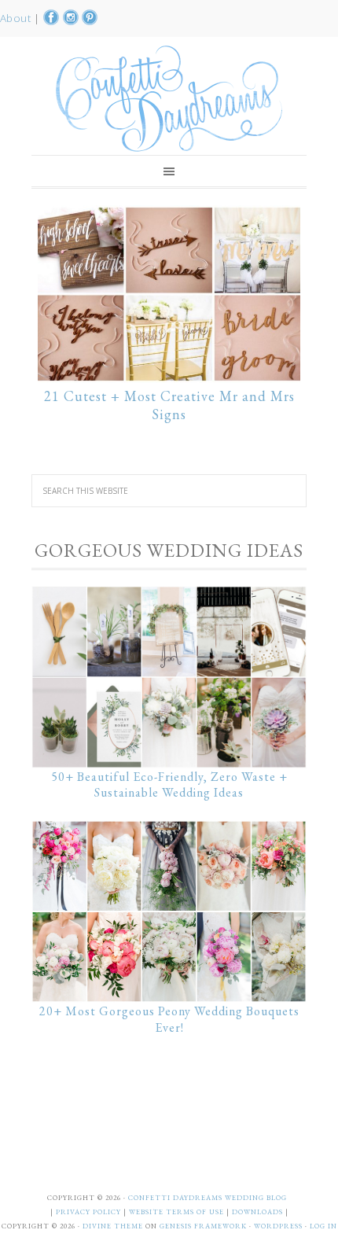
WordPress (278, 1226)
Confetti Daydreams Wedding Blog (169, 98)
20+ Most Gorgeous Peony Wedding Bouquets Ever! (169, 1019)
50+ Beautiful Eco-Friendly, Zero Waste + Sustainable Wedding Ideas (169, 784)
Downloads (258, 1212)
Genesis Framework (203, 1226)
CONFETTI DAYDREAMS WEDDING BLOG (207, 1197)
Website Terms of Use (177, 1212)
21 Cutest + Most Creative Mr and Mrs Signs (169, 405)
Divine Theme (113, 1226)
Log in (323, 1226)
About (17, 18)
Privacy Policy (89, 1212)
